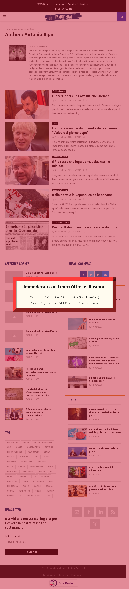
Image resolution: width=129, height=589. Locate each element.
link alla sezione (89, 297)
